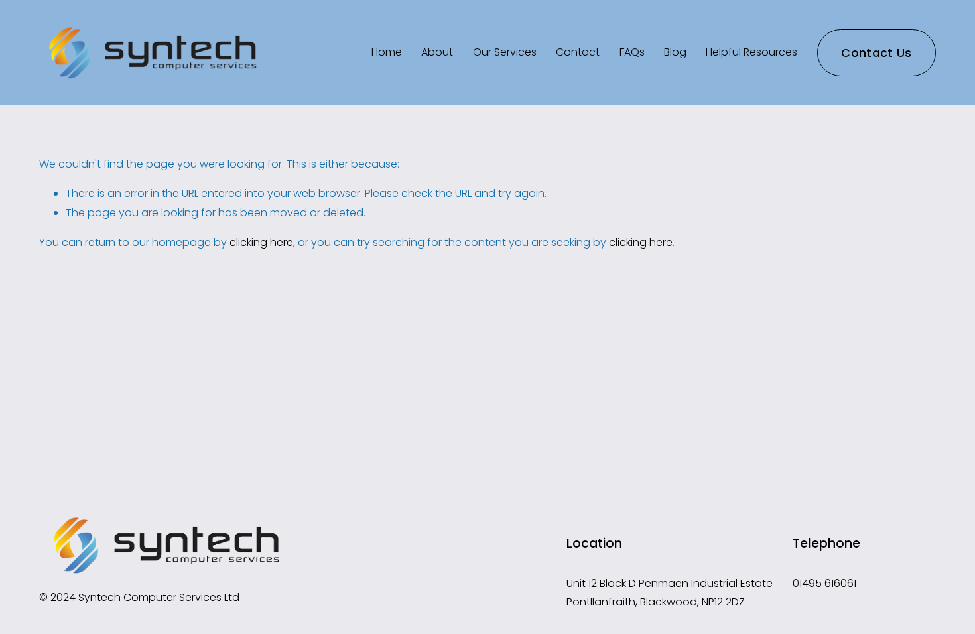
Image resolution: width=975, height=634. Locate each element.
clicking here (261, 242)
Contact (578, 52)
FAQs (632, 52)
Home (386, 52)
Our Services (505, 52)
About (437, 52)
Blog (675, 52)
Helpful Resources (751, 52)
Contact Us (876, 52)
